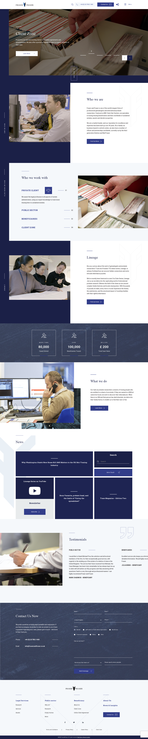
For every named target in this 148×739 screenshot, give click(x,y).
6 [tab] (124, 53)
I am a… (76, 626)
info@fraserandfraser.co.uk (35, 646)
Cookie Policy (84, 729)
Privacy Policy (69, 729)
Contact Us (104, 4)
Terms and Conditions (52, 729)
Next (129, 57)
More (46, 716)
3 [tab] (99, 53)
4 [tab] (108, 53)
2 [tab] (91, 51)
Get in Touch (110, 472)
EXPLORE (74, 74)
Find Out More (94, 141)
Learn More (26, 57)
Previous (124, 57)
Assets (18, 713)
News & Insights (110, 705)
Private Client (30, 190)
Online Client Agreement (81, 713)
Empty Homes (49, 713)
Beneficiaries (29, 218)
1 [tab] (83, 53)
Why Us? (47, 705)
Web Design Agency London (83, 737)
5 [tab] (116, 53)
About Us (77, 705)
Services (18, 709)
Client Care (99, 729)
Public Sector (30, 210)
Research (19, 705)
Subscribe (34, 512)
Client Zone (28, 227)
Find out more (94, 302)
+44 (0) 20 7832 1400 (86, 4)
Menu (130, 4)
